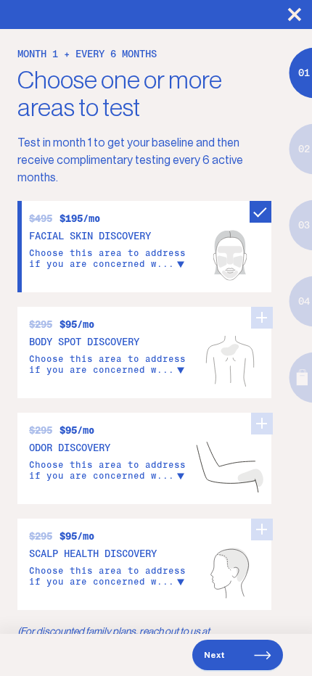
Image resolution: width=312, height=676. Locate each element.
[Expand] (180, 263)
